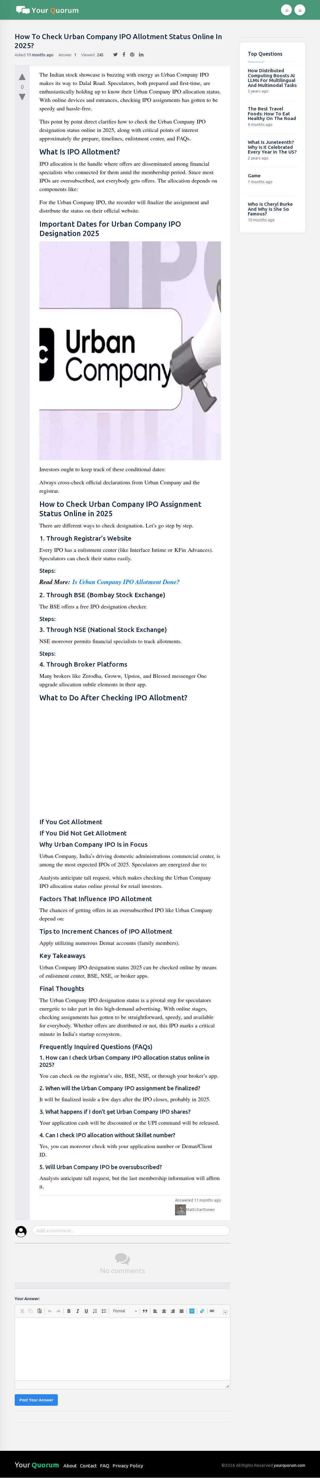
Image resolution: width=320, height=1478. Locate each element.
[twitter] (113, 55)
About (70, 1465)
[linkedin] (138, 55)
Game (254, 175)
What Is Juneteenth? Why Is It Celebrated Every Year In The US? (272, 146)
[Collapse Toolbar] (225, 1312)
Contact (88, 1465)
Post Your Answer (36, 1400)
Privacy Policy (127, 1465)
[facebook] (121, 55)
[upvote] (22, 75)
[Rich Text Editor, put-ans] (122, 1349)
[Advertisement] (130, 760)
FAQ (104, 1465)
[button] (22, 1311)
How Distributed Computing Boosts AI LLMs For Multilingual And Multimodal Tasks (272, 78)
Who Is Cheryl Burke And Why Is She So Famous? (270, 208)
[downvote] (22, 97)
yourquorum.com (289, 1465)
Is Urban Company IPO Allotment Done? (126, 581)
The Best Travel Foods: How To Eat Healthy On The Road (272, 113)
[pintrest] (129, 55)
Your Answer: (27, 1298)
